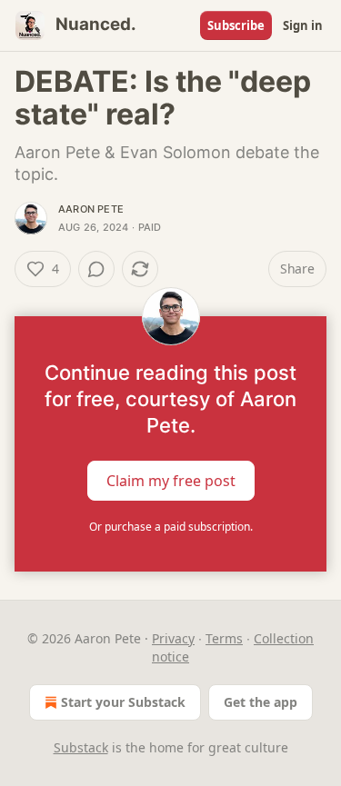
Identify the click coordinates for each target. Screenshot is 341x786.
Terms (224, 638)
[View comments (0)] (96, 269)
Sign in (303, 25)
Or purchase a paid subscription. (171, 526)
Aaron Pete (91, 209)
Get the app (260, 702)
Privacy (173, 638)
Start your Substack (123, 702)
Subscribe (236, 25)
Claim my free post (171, 481)
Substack (81, 747)
